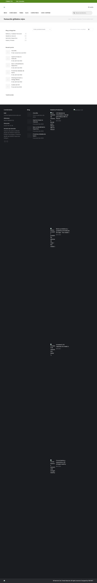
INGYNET (90, 580)
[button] (49, 50)
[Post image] (8, 52)
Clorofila (13, 51)
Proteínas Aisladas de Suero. (17, 72)
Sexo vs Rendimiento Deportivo (17, 65)
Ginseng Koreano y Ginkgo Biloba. (17, 79)
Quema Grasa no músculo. (16, 57)
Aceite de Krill (15, 85)
